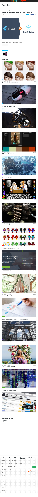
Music (21, 464)
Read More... (5, 45)
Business (9, 459)
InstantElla (3, 421)
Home (9, 465)
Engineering (16, 463)
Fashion (3, 472)
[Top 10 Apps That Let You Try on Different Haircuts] (19, 71)
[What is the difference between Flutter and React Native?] (19, 28)
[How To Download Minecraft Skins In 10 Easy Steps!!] (19, 236)
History (3, 480)
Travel (3, 489)
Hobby (3, 481)
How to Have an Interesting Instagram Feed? (9, 366)
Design (3, 465)
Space (15, 466)
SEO (8, 471)
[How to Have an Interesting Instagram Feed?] (19, 355)
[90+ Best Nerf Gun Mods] (19, 213)
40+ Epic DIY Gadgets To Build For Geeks (8, 106)
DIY (2, 466)
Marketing (10, 466)
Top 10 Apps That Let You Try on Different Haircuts (10, 82)
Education (15, 462)
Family (3, 471)
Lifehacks (4, 483)
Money (3, 484)
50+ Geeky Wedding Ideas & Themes (8, 295)
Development (7, 10)
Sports (21, 466)
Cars (3, 463)
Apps (3, 459)
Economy (3, 468)
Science (15, 465)
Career (3, 462)
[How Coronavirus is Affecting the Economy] (19, 378)
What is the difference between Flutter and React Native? (17, 12)
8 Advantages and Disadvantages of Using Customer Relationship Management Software (16, 319)
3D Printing (16, 459)
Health (3, 478)
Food (3, 474)
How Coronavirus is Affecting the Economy (9, 390)
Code (3, 10)
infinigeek (6, 14)
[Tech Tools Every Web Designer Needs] (19, 142)
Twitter (28, 14)
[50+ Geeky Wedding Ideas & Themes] (19, 284)
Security (9, 469)
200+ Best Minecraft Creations (7, 177)
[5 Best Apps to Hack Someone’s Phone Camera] (19, 260)
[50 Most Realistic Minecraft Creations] (19, 331)
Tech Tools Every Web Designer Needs (8, 153)
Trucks (3, 490)
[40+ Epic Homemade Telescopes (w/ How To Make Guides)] (19, 118)
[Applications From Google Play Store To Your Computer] (19, 402)
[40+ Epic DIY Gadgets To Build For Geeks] (19, 94)
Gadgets (9, 462)
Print (3, 486)
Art (20, 460)
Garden (3, 477)
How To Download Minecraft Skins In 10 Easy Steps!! (10, 248)
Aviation (3, 460)
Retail (3, 487)
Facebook (32, 14)
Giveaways (10, 463)
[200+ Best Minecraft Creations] (19, 165)
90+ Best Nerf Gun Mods (6, 224)
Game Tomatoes (4, 420)
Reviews (9, 468)
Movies (21, 463)
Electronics (4, 469)
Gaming (3, 475)
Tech (10, 10)
